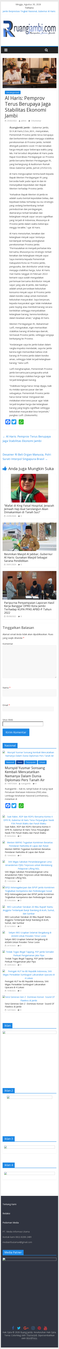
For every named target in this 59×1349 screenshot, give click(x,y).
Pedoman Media (11, 1222)
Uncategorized (12, 92)
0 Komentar (36, 120)
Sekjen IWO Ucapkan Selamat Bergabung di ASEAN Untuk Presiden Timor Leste (26, 941)
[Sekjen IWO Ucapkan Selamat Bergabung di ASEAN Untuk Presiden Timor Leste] (29, 932)
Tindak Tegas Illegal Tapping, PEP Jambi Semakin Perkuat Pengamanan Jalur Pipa (29, 960)
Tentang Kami (9, 1204)
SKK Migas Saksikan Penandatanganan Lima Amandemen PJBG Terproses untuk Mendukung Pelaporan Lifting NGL (28, 874)
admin (23, 120)
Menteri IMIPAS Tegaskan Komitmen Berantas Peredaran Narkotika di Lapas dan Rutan (28, 851)
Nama (6, 687)
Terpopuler (31, 762)
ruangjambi (26, 783)
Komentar (8, 643)
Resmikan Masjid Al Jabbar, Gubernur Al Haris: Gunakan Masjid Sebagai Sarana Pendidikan (28, 557)
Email (6, 705)
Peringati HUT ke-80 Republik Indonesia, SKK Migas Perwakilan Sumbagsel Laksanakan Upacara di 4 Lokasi (27, 984)
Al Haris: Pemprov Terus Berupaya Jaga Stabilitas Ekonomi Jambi (27, 439)
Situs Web (8, 719)
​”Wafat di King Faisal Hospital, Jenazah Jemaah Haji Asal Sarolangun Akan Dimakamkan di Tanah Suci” (29, 509)
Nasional (10, 762)
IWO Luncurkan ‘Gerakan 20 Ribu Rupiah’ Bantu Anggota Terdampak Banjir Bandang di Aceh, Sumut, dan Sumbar (28, 919)
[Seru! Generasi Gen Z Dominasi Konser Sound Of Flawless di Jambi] (29, 996)
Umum (42, 762)
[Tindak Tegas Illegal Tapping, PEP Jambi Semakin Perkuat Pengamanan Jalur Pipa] (29, 951)
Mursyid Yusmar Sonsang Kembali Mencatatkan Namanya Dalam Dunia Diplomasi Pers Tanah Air (25, 773)
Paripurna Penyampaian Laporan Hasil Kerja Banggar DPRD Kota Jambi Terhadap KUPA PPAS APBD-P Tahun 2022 (29, 607)
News (20, 762)
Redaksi (6, 1213)
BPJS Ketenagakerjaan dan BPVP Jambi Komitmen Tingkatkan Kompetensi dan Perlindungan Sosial (29, 896)
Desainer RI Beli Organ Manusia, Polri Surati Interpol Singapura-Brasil (27, 457)
